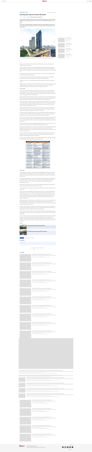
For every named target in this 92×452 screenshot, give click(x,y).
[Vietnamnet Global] (47, 1)
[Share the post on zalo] (22, 17)
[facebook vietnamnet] (63, 447)
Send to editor (70, 449)
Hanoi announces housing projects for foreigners (36, 225)
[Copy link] (26, 17)
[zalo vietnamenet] (72, 447)
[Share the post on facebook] (20, 17)
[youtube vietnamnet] (65, 447)
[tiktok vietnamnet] (68, 447)
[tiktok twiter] (70, 447)
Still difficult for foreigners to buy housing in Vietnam (37, 231)
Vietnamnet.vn (4, 1)
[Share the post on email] (24, 17)
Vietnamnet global (24, 12)
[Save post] (28, 17)
